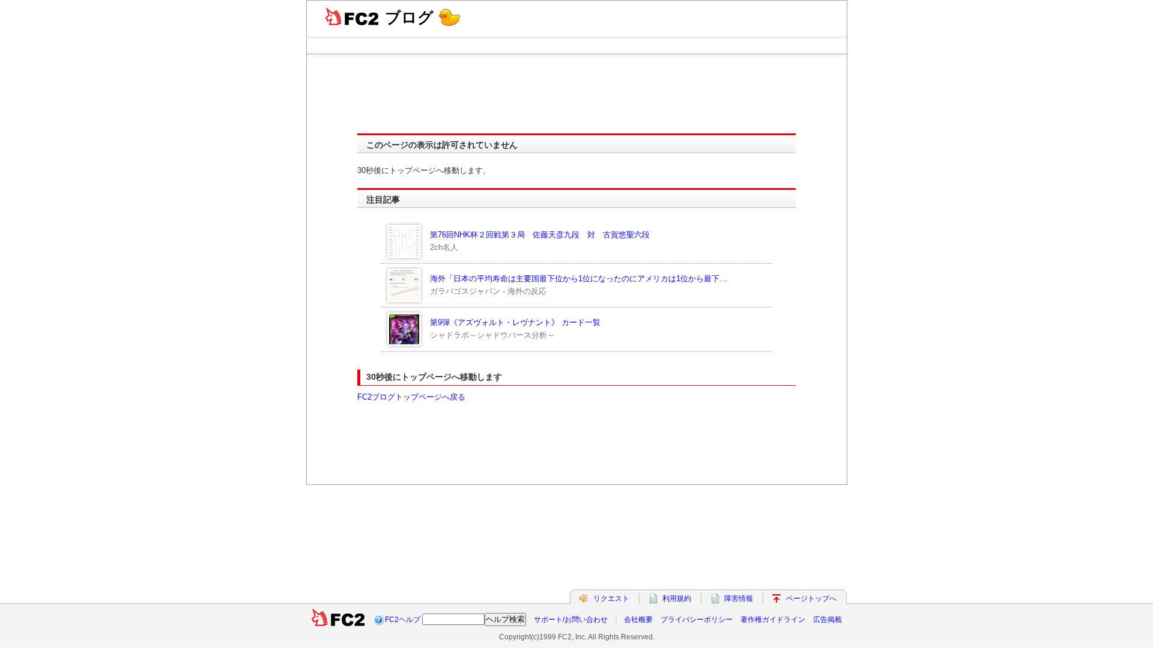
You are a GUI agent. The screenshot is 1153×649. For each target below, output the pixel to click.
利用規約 (676, 598)
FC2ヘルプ (402, 619)
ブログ (409, 17)
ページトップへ (811, 598)
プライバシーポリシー (697, 619)
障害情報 (738, 598)
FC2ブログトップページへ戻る (411, 396)
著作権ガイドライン (772, 619)
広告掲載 (827, 619)
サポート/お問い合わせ (571, 619)
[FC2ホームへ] (338, 619)
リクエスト (611, 598)
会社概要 (638, 619)
